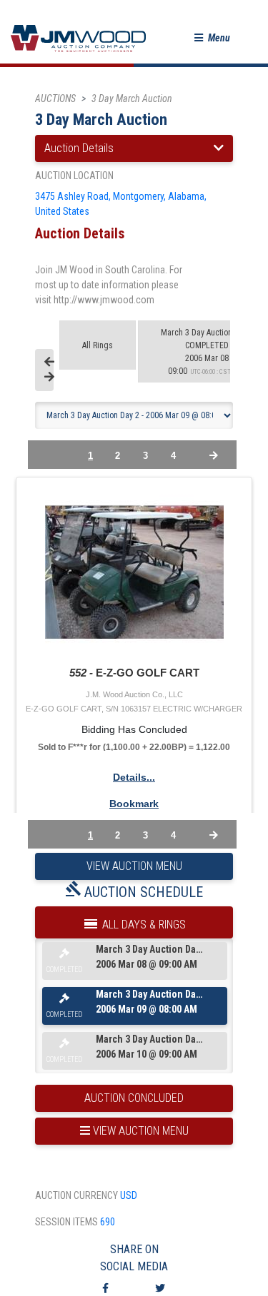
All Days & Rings (142, 924)
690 (107, 1221)
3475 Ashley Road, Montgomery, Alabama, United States (121, 204)
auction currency (76, 1195)
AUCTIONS (55, 98)
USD (128, 1195)
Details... (134, 777)
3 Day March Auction (131, 98)
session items (66, 1221)
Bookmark (134, 803)
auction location (74, 175)
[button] (212, 38)
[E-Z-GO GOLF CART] (134, 572)
